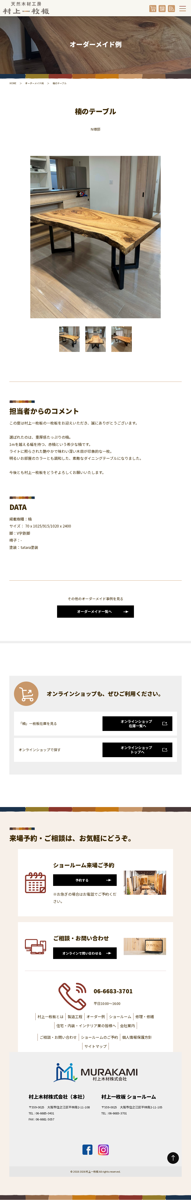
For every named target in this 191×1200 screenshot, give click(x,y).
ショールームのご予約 (99, 1037)
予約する (82, 880)
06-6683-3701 (113, 991)
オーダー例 (95, 1016)
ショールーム (120, 1016)
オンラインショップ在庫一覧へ (136, 723)
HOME (13, 83)
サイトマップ (95, 1046)
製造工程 (75, 1016)
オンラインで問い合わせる (82, 953)
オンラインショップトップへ (136, 750)
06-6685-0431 (45, 1113)
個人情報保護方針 (137, 1037)
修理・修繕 (144, 1016)
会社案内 (127, 1025)
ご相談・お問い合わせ (58, 1037)
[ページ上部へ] (173, 1158)
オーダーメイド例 (34, 83)
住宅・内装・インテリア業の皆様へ (86, 1025)
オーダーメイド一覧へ (94, 611)
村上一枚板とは (51, 1016)
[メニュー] (182, 8)
